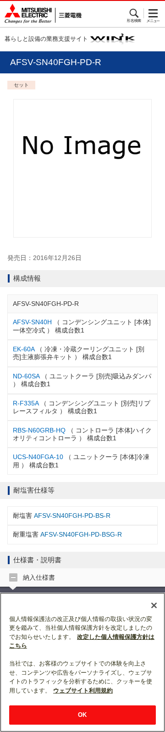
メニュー (153, 13)
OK (82, 714)
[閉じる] (154, 605)
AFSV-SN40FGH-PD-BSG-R (81, 534)
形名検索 (134, 13)
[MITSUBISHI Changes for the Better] (41, 14)
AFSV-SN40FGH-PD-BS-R (72, 515)
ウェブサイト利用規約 (83, 690)
